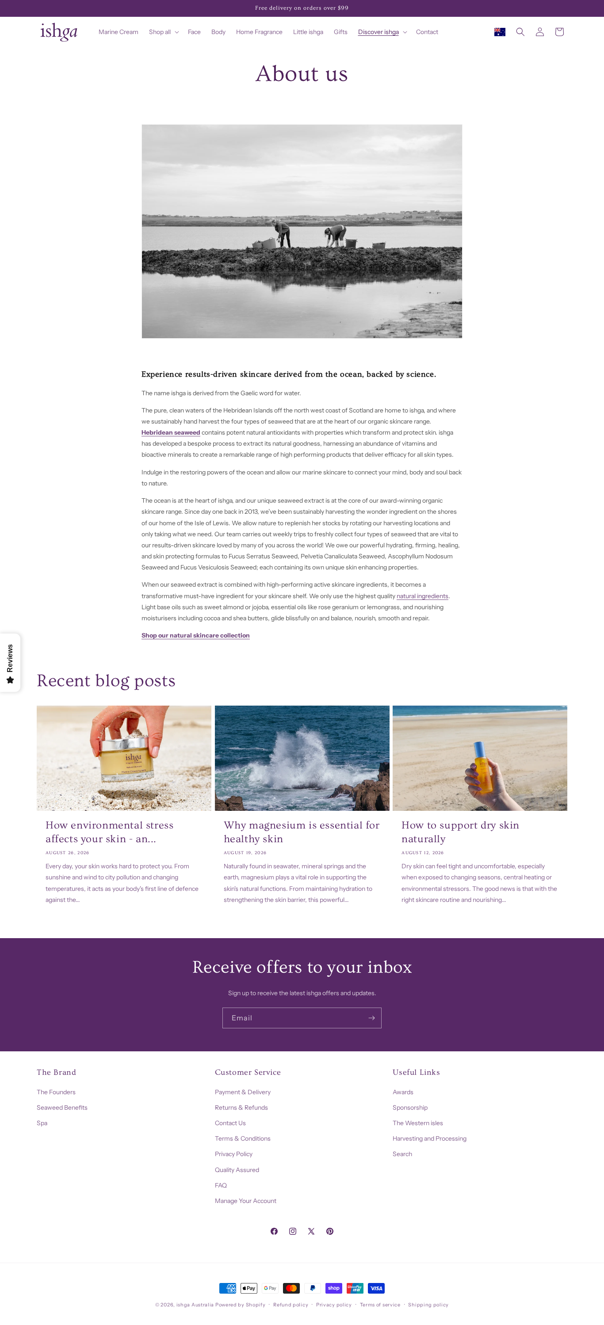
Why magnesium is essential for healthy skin (302, 832)
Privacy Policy (233, 1154)
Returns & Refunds (241, 1107)
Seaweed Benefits (62, 1107)
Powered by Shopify (240, 1305)
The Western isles (418, 1122)
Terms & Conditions (243, 1138)
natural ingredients (422, 595)
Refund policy (290, 1304)
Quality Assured (237, 1169)
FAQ (221, 1185)
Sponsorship (410, 1107)
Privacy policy (334, 1304)
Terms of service (380, 1304)
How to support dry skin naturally (460, 832)
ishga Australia (195, 1305)
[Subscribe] (371, 1018)
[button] (163, 32)
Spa (42, 1122)
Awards (403, 1092)
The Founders (56, 1092)
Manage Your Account (245, 1200)
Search (402, 1154)
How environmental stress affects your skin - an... (109, 832)
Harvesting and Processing (429, 1138)
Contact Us (230, 1122)
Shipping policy (428, 1304)
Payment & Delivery (243, 1092)
